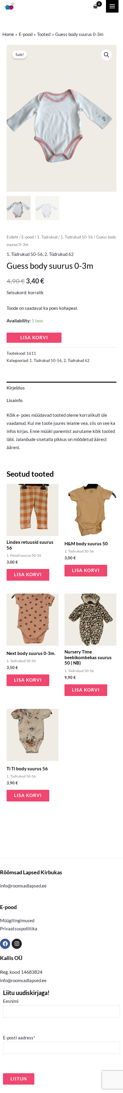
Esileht (12, 237)
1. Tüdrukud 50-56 (77, 237)
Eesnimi (11, 1001)
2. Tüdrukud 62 (59, 254)
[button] (106, 54)
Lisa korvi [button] (28, 574)
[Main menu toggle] (112, 6)
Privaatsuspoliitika (18, 928)
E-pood (27, 237)
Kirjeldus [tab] (16, 387)
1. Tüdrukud (47, 237)
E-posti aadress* (19, 1037)
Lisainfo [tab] (15, 400)
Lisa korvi (34, 337)
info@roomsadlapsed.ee (23, 885)
